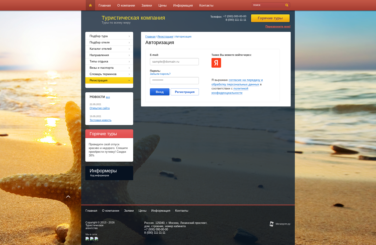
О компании (126, 5)
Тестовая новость (100, 120)
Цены (162, 5)
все (108, 97)
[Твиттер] (96, 238)
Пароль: (155, 70)
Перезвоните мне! (277, 26)
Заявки (146, 5)
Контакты (206, 5)
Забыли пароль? (160, 73)
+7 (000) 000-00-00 (234, 16)
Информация (183, 5)
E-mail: (154, 55)
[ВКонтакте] (87, 238)
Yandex (216, 63)
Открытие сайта (100, 108)
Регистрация (165, 36)
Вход (160, 92)
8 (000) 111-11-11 (236, 19)
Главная (105, 5)
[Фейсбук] (92, 238)
